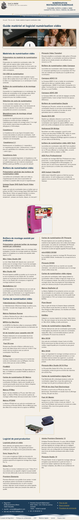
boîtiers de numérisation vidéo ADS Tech (58, 143)
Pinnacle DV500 (48, 263)
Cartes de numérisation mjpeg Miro (56, 326)
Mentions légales (43, 518)
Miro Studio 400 (9, 271)
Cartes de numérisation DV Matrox (17, 377)
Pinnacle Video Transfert (52, 53)
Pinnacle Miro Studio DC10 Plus (55, 365)
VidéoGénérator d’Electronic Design (18, 303)
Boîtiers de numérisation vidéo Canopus (58, 65)
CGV (35, 518)
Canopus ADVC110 (49, 78)
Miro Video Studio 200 (12, 259)
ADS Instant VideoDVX (51, 172)
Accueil (5, 20)
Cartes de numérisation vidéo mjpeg (56, 273)
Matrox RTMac (9, 390)
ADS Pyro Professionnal (52, 155)
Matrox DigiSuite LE (50, 288)
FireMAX (6, 366)
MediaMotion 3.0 (9, 286)
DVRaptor (7, 356)
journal (53, 518)
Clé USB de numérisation (13, 74)
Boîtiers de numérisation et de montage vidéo (19, 87)
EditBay (45, 315)
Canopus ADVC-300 (50, 92)
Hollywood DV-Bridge (50, 128)
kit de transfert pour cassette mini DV (18, 332)
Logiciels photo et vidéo (13, 442)
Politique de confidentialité (23, 518)
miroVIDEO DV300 (49, 252)
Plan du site (11, 20)
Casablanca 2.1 (9, 142)
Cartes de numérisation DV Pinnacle (56, 238)
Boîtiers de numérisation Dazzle (55, 103)
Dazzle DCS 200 (48, 116)
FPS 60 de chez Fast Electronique (55, 386)
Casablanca (8, 130)
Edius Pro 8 (7, 466)
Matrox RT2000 (9, 400)
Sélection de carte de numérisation (17, 101)
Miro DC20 (46, 351)
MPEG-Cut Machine (11, 322)
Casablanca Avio (10, 155)
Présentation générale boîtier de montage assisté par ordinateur (20, 245)
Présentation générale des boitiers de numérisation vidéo (18, 173)
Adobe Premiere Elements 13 (54, 438)
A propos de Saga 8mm (7, 518)
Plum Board (46, 302)
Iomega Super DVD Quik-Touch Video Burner (18, 185)
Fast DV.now (8, 343)
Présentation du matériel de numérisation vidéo (20, 58)
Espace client (61, 518)
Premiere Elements (10, 476)
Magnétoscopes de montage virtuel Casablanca (17, 114)
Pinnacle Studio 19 (49, 457)
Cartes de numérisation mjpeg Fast (56, 376)
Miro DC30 (46, 338)
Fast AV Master (48, 397)
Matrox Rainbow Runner (13, 313)
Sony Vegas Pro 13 (10, 453)
